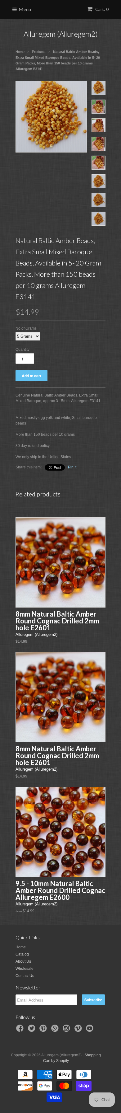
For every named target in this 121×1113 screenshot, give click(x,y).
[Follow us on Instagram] (67, 1030)
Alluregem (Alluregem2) (61, 33)
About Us (23, 961)
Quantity (22, 349)
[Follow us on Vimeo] (79, 1030)
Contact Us (25, 976)
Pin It (72, 467)
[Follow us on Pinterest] (44, 1030)
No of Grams (26, 328)
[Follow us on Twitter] (32, 1030)
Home (21, 947)
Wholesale (25, 968)
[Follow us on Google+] (55, 1030)
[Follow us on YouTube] (90, 1030)
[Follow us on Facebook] (20, 1030)
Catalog (22, 954)
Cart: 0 (101, 9)
